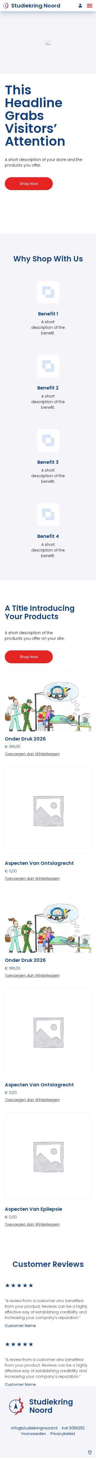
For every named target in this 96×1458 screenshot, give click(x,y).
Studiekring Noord (35, 5)
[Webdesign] (90, 1452)
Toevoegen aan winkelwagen (32, 754)
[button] (89, 5)
